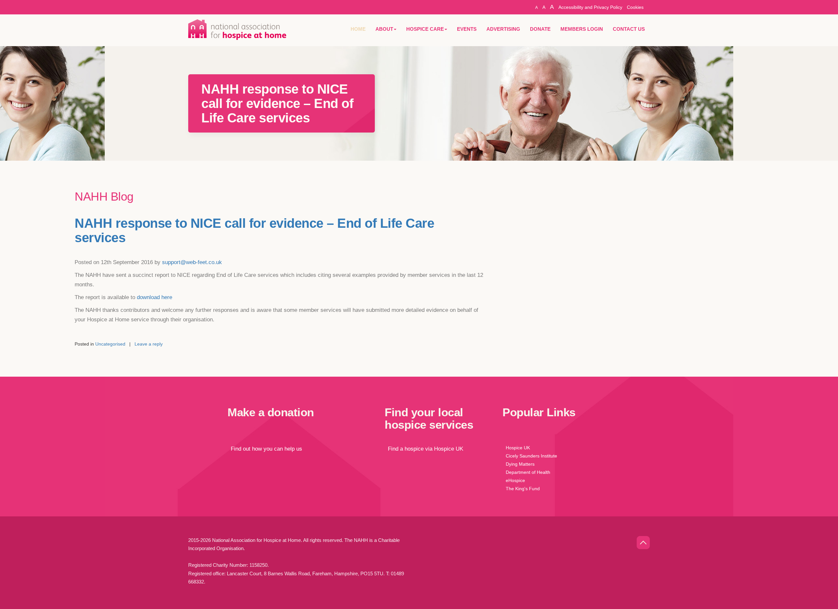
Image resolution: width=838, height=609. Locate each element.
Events (467, 29)
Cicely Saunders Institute (531, 455)
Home (358, 29)
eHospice (515, 480)
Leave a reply (149, 344)
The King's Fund (523, 488)
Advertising (503, 29)
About (384, 29)
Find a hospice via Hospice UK (424, 449)
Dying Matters (520, 464)
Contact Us (629, 29)
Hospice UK (518, 447)
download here (154, 297)
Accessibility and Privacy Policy (590, 7)
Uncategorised (110, 344)
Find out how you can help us (265, 449)
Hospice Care (425, 29)
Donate (540, 29)
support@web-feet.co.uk (192, 262)
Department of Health (528, 472)
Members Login (581, 29)
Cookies (635, 7)
